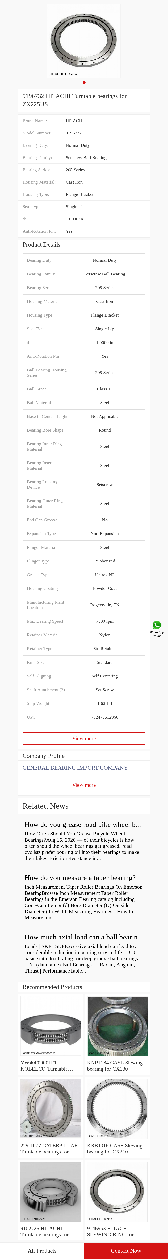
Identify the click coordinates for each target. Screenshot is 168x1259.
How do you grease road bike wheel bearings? (92, 824)
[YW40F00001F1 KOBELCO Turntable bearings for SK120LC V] (50, 1056)
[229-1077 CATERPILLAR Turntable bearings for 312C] (50, 1139)
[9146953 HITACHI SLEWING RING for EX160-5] (117, 1222)
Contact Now (126, 1251)
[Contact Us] (157, 629)
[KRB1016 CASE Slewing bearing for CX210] (117, 1139)
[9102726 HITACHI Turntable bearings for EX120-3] (50, 1222)
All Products (42, 1251)
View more (84, 738)
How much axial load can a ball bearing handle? (95, 937)
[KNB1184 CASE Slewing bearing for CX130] (117, 1056)
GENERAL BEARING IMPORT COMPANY (75, 767)
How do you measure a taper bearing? (80, 878)
